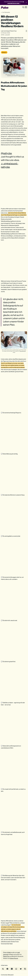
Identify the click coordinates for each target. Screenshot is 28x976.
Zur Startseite (6, 12)
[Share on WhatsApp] (16, 969)
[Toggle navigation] (26, 7)
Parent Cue (13, 31)
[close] (26, 2)
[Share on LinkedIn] (12, 969)
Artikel (9, 952)
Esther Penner (14, 958)
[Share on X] (3, 969)
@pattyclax (6, 153)
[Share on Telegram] (20, 969)
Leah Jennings (5, 31)
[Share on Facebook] (7, 969)
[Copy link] (25, 969)
